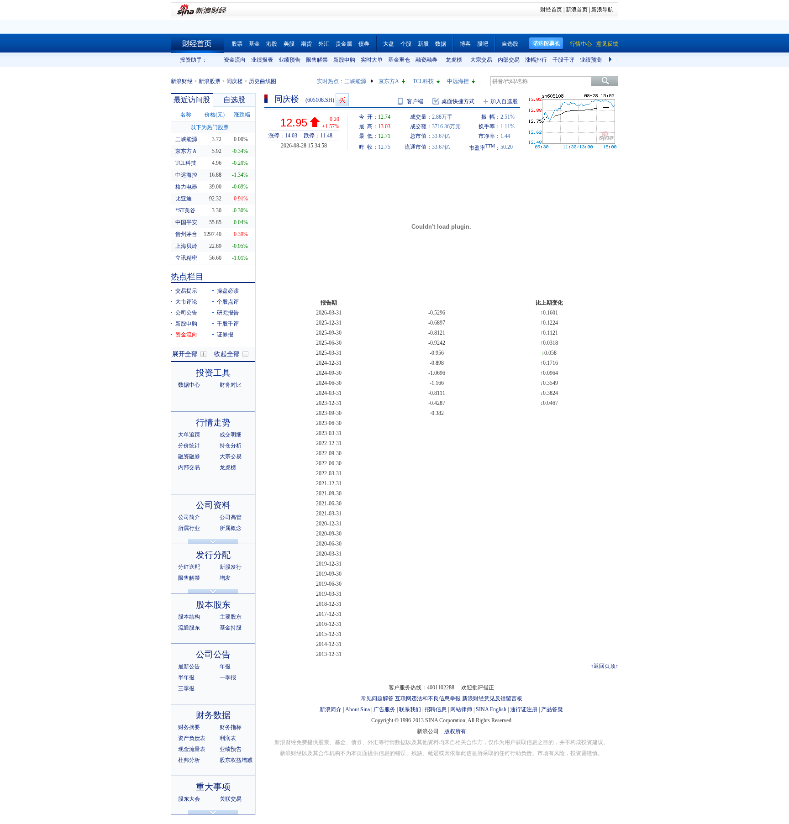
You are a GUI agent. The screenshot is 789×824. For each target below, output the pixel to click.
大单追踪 (189, 434)
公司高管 (231, 517)
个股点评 (228, 302)
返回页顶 (604, 666)
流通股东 (189, 628)
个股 (405, 44)
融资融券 (426, 60)
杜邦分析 (189, 760)
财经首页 (551, 9)
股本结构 (189, 617)
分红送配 (189, 567)
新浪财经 (182, 81)
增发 (225, 578)
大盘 (388, 44)
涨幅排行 (536, 60)
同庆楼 (234, 81)
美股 (289, 44)
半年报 (186, 677)
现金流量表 (191, 749)
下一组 (611, 59)
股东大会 (189, 799)
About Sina (357, 709)
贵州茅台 (186, 234)
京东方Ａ (186, 151)
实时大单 (372, 60)
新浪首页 (577, 9)
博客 (465, 44)
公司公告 (186, 313)
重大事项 (213, 787)
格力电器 (186, 187)
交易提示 (186, 291)
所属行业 (189, 528)
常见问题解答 (377, 698)
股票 (236, 44)
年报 (225, 666)
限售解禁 (317, 60)
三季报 (186, 688)
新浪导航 (602, 9)
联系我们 (410, 709)
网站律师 (461, 709)
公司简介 (189, 517)
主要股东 (231, 617)
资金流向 (235, 60)
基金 (254, 44)
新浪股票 (210, 81)
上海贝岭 (186, 246)
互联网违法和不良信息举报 (428, 698)
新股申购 (344, 60)
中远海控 (458, 81)
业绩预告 (289, 60)
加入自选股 (504, 101)
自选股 (510, 44)
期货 (306, 44)
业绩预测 (591, 60)
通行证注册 (523, 709)
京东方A (389, 81)
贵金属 (344, 44)
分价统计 (189, 445)
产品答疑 (552, 709)
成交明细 (231, 434)
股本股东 (213, 604)
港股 (271, 44)
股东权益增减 (236, 760)
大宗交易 (481, 60)
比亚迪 (183, 198)
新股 (423, 44)
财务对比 (231, 385)
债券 (363, 44)
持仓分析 (231, 445)
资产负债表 (191, 738)
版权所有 (455, 731)
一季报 (228, 677)
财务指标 (231, 727)
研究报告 (228, 313)
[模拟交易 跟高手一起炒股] (342, 99)
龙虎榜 (454, 60)
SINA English (491, 709)
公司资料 (213, 505)
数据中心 (189, 385)
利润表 (228, 738)
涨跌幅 (242, 114)
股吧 (482, 44)
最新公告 (189, 666)
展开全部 (185, 354)
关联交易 (231, 799)
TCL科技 (423, 81)
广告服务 (384, 709)
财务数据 (213, 715)
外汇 (323, 44)
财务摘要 (189, 727)
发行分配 (213, 555)
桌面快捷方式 (458, 101)
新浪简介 (331, 709)
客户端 (415, 101)
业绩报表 (262, 60)
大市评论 (186, 302)
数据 (440, 44)
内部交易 (509, 60)
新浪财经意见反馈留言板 (492, 698)
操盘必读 (228, 291)
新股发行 (231, 567)
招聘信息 (436, 709)
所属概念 (231, 528)
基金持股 (231, 628)
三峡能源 (355, 81)
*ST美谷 (185, 210)
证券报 (225, 334)
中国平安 (186, 222)
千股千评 (563, 60)
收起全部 (227, 354)
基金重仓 (399, 60)
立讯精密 (186, 258)
